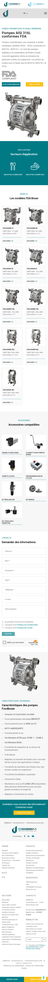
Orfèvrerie (5, 942)
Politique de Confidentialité (27, 625)
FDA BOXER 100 (8, 309)
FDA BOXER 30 (32, 228)
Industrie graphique (8, 934)
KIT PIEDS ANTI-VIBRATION (8, 522)
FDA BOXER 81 (32, 269)
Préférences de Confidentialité (13, 966)
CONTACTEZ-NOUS (24, 813)
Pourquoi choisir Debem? (10, 853)
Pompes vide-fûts (32, 863)
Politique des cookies (33, 949)
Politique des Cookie (25, 628)
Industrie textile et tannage (11, 944)
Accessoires (30, 865)
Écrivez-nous (12, 979)
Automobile (6, 900)
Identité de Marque (8, 868)
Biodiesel (5, 902)
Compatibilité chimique (33, 887)
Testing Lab (6, 865)
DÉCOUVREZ (7, 241)
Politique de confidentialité (35, 946)
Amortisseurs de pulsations (35, 855)
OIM (27, 884)
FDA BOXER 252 (8, 349)
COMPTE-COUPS (8, 476)
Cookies (24, 968)
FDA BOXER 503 (8, 390)
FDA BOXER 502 (32, 349)
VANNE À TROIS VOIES (10, 453)
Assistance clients (8, 858)
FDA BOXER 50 (8, 269)
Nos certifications (8, 855)
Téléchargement (31, 882)
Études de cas (31, 889)
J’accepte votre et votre (35, 947)
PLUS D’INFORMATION (11, 84)
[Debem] (5, 13)
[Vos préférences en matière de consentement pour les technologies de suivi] (43, 977)
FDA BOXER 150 (32, 309)
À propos (5, 850)
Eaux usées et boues (9, 905)
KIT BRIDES (30, 500)
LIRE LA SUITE (34, 84)
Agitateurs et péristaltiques (35, 868)
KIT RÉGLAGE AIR (8, 500)
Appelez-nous (36, 979)
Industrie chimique (8, 912)
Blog (3, 877)
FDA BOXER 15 (8, 228)
